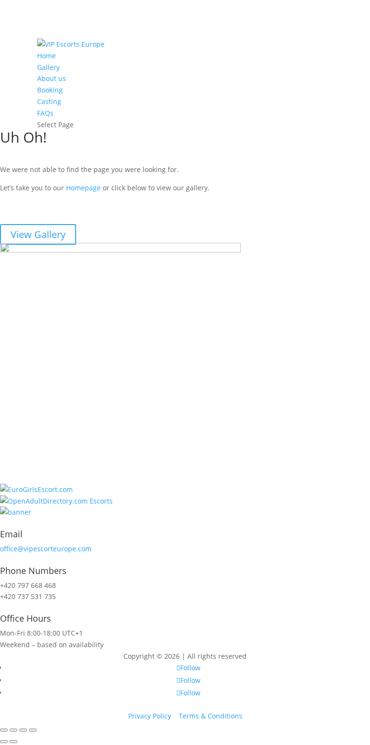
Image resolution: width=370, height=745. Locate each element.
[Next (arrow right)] (13, 741)
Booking (50, 89)
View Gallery (38, 234)
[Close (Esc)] (4, 730)
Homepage (83, 187)
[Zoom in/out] (33, 730)
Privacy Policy (149, 715)
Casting (49, 101)
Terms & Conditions (210, 715)
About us (51, 78)
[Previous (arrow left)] (4, 741)
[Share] (13, 730)
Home (46, 55)
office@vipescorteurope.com (46, 548)
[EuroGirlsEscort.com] (36, 489)
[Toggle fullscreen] (23, 730)
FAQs (45, 113)
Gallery (48, 67)
